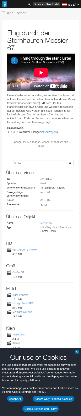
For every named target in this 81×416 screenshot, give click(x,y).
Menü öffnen (16, 13)
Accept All (15, 398)
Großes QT (18, 272)
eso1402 (45, 192)
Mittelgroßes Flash (22, 311)
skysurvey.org (50, 131)
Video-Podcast (20, 294)
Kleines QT (18, 343)
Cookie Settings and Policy (41, 408)
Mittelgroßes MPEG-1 (24, 303)
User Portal (52, 4)
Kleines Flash (19, 334)
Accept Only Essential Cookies (53, 398)
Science (38, 4)
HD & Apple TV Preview (24, 249)
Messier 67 (46, 223)
